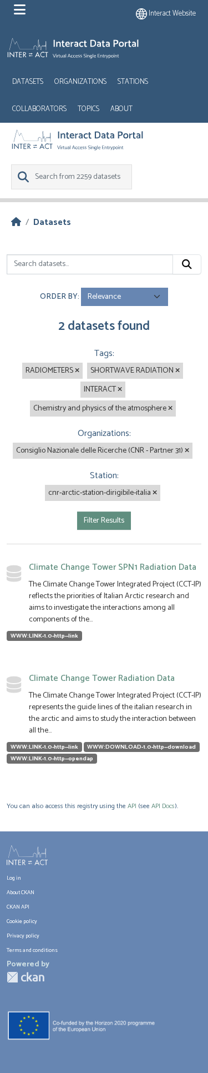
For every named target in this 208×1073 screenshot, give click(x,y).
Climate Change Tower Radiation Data (102, 678)
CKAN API (18, 906)
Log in (14, 878)
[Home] (16, 222)
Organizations (80, 82)
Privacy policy (23, 935)
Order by (59, 296)
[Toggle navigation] (20, 10)
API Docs (163, 806)
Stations (133, 82)
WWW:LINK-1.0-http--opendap (52, 759)
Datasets (27, 82)
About (121, 109)
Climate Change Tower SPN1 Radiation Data (112, 567)
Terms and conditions (32, 950)
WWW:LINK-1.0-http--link (44, 636)
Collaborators (39, 109)
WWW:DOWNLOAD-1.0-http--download (141, 747)
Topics (88, 109)
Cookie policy (22, 921)
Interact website (171, 13)
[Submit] (187, 264)
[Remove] (77, 371)
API (132, 806)
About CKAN (20, 892)
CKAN (25, 977)
